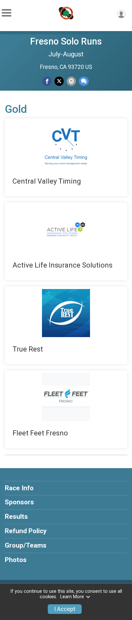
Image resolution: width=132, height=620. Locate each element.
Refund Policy (25, 531)
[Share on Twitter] (59, 81)
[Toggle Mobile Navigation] (6, 13)
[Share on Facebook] (47, 81)
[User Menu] (121, 14)
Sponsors (19, 502)
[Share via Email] (71, 81)
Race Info (19, 488)
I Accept (64, 609)
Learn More (72, 596)
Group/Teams (25, 545)
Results (16, 516)
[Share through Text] (84, 81)
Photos (16, 560)
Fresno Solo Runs (66, 41)
